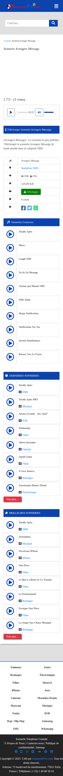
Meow (22, 245)
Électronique (29, 492)
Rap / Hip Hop (15, 721)
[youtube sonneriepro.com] (21, 751)
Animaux (15, 667)
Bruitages (27, 477)
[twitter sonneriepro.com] (33, 751)
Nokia (15, 713)
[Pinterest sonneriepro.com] (46, 751)
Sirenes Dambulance (29, 340)
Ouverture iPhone (28, 551)
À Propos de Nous (14, 743)
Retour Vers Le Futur (30, 354)
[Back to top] (58, 771)
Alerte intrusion (27, 442)
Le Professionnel (27, 594)
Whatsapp (47, 728)
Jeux (47, 690)
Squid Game (25, 457)
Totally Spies (25, 231)
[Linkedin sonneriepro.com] (52, 751)
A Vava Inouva (26, 471)
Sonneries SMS (29, 168)
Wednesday (25, 428)
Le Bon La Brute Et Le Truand (35, 579)
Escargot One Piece (29, 608)
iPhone (26, 557)
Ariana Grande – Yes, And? (33, 414)
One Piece (24, 565)
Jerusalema (25, 536)
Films (25, 434)
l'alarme (26, 449)
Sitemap (40, 747)
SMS (25, 392)
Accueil (7, 41)
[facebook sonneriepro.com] (16, 751)
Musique (27, 406)
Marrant (16, 705)
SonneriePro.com (42, 758)
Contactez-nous (35, 743)
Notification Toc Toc (29, 327)
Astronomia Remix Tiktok (33, 485)
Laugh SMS (25, 259)
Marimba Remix (47, 698)
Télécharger (32, 192)
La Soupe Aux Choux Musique (35, 622)
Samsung (47, 721)
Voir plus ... (12, 499)
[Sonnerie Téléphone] (24, 6)
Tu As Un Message (28, 272)
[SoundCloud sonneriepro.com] (39, 751)
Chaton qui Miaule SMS (32, 286)
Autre (47, 667)
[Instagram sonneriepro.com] (27, 751)
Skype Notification (28, 313)
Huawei (47, 682)
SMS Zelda (24, 299)
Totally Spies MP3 (28, 399)
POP (25, 420)
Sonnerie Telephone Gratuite (31, 739)
